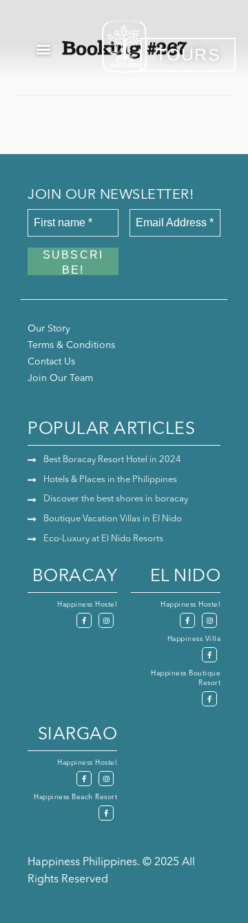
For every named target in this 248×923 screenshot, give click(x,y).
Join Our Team (60, 378)
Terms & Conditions (71, 345)
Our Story (49, 329)
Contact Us (51, 362)
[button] (43, 48)
